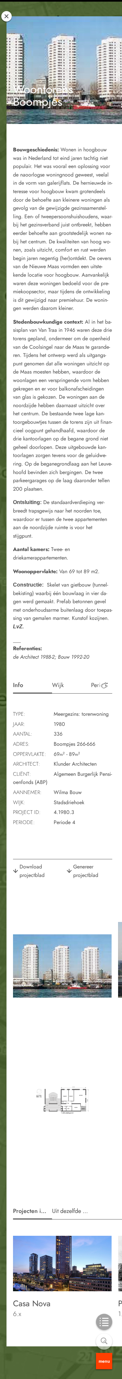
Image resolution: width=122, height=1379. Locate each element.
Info (18, 685)
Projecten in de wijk (32, 1211)
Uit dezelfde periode (71, 1211)
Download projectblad (32, 871)
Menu (104, 1361)
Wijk (58, 685)
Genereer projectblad (85, 871)
